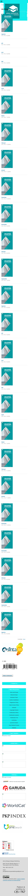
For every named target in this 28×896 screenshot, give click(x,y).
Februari (3, 143)
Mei (2, 61)
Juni (2, 52)
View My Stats (12, 854)
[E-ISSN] (9, 669)
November (4, 224)
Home (2, 4)
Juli (2, 43)
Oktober (3, 251)
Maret (2, 115)
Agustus (3, 34)
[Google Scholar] (6, 777)
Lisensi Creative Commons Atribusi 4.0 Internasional (14, 879)
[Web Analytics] (5, 854)
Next (24, 639)
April (2, 88)
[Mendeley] (14, 751)
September (4, 279)
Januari (3, 170)
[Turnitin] (14, 759)
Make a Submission (7, 675)
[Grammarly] (14, 767)
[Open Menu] (1, 1)
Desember (3, 197)
